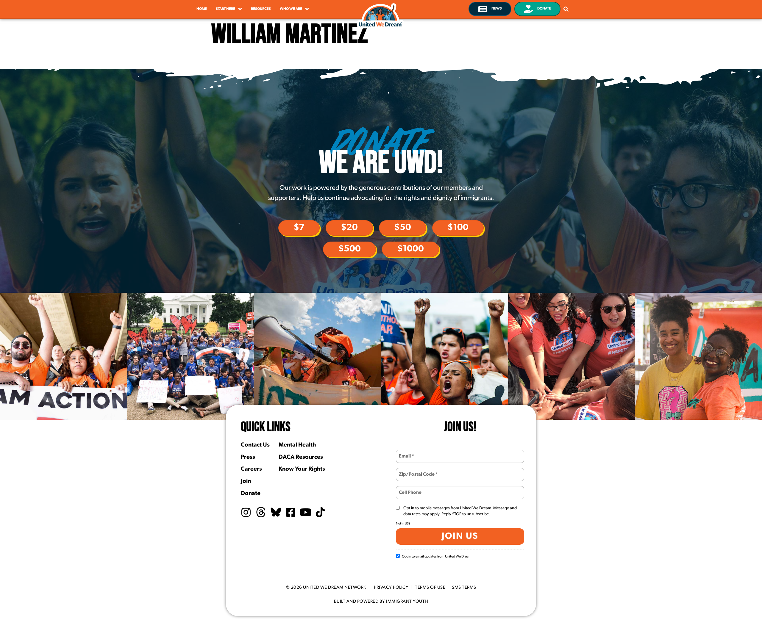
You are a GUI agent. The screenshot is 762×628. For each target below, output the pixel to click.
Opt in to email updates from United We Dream (436, 556)
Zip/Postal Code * (415, 470)
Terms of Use (430, 587)
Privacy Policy (391, 587)
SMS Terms (464, 587)
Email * (405, 452)
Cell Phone (409, 489)
